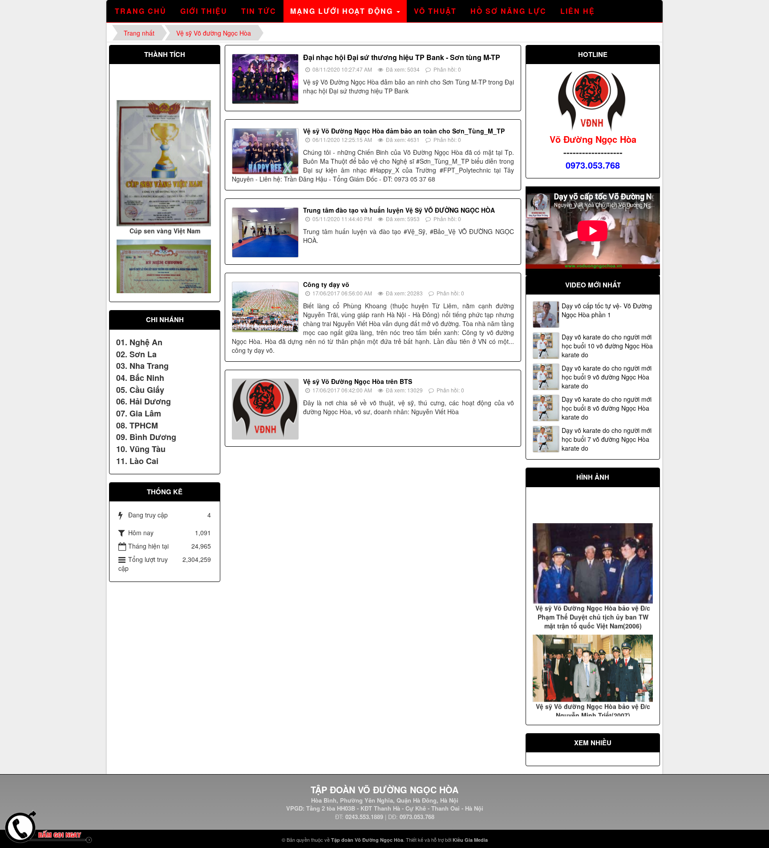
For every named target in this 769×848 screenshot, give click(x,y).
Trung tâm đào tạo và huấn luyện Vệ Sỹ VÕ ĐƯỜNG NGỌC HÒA (399, 210)
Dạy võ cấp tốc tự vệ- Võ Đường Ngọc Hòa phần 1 (607, 310)
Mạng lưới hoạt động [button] (343, 11)
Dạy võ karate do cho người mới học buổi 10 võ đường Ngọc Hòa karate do (607, 345)
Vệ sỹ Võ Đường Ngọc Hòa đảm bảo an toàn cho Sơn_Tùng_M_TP (404, 130)
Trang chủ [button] (140, 11)
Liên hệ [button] (577, 11)
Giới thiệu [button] (203, 11)
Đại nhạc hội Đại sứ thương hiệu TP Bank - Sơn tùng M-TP (401, 57)
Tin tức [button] (258, 11)
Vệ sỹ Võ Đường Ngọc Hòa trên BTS (357, 381)
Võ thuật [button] (435, 11)
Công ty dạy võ (326, 284)
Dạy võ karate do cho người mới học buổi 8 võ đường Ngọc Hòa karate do (607, 408)
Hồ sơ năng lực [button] (508, 11)
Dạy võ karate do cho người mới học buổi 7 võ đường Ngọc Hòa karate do (607, 439)
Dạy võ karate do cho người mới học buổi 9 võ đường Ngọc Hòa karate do (607, 376)
